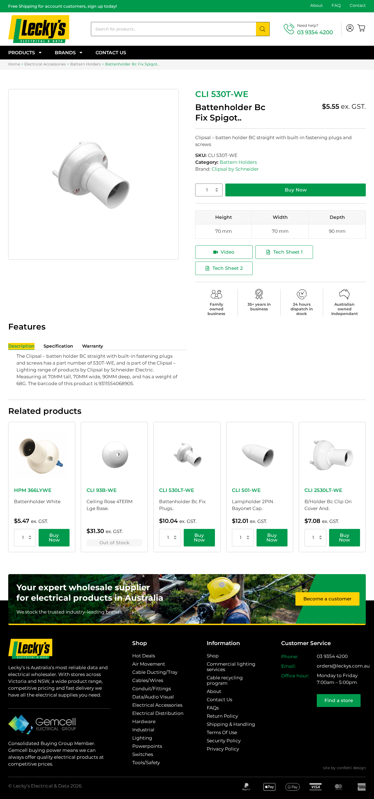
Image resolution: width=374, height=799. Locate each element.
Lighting (142, 738)
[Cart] (361, 28)
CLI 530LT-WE (176, 490)
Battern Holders (85, 64)
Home (14, 64)
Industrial (143, 729)
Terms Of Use (222, 732)
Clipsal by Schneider (235, 169)
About (316, 5)
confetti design (351, 767)
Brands (65, 52)
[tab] (21, 346)
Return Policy (222, 716)
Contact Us (111, 52)
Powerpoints (147, 746)
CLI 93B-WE (102, 490)
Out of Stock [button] (114, 542)
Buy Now (296, 190)
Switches (142, 754)
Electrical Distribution (157, 713)
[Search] (263, 29)
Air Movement (148, 664)
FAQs (213, 708)
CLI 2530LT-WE (323, 490)
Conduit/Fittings (151, 688)
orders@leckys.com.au (343, 666)
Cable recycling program (225, 680)
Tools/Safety (146, 762)
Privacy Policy (223, 749)
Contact (358, 5)
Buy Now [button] (54, 537)
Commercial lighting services (231, 666)
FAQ (336, 5)
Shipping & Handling (231, 724)
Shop (213, 655)
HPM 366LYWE (32, 490)
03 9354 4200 (315, 32)
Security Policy (224, 740)
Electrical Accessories (45, 64)
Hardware (144, 721)
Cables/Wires (147, 680)
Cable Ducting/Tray (154, 672)
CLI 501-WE (246, 490)
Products (21, 52)
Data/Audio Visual (153, 697)
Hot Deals (143, 655)
